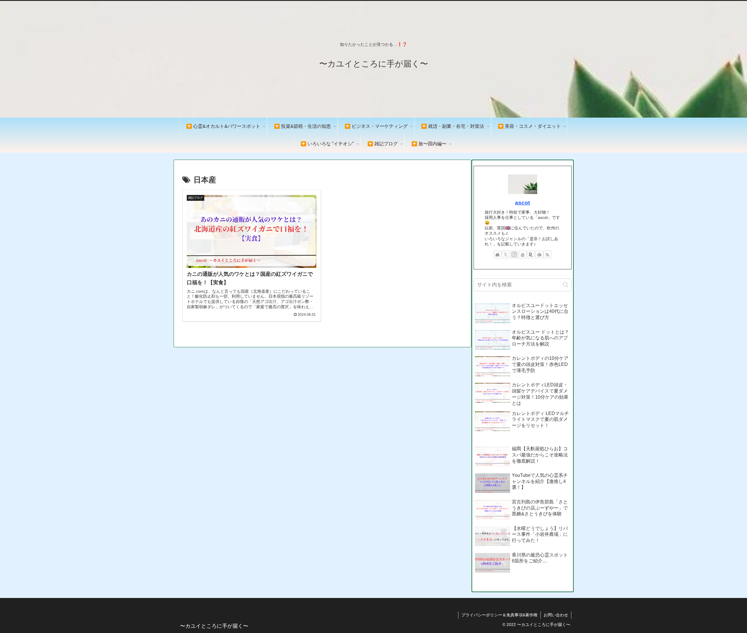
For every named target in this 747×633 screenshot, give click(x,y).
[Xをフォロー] (505, 254)
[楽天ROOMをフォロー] (531, 254)
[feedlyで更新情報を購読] (539, 254)
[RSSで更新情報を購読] (547, 254)
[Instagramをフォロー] (514, 254)
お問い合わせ (556, 615)
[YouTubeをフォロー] (522, 254)
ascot (522, 203)
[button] (566, 284)
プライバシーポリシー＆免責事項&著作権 (499, 615)
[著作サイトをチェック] (497, 254)
